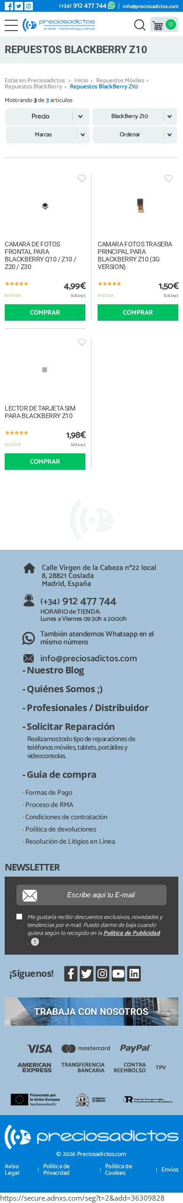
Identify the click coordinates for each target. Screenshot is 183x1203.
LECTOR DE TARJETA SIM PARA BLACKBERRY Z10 (40, 411)
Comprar (45, 313)
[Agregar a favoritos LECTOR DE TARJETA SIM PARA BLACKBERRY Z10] (82, 342)
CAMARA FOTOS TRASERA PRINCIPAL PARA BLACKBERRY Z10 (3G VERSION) (135, 255)
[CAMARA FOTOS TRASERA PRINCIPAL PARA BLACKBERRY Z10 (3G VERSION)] (138, 206)
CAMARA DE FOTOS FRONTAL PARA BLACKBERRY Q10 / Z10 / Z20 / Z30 (40, 255)
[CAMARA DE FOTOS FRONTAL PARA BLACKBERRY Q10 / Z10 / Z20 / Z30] (45, 206)
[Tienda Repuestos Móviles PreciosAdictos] (61, 25)
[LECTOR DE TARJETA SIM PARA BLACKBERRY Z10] (45, 370)
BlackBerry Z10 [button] (129, 116)
